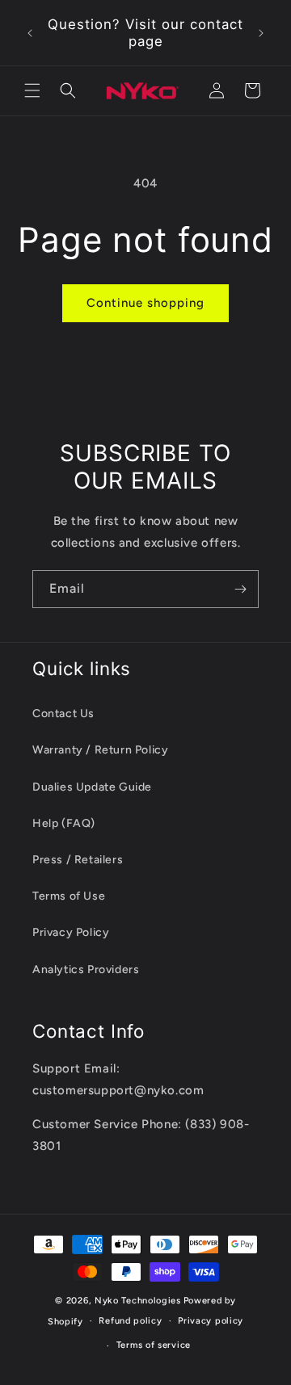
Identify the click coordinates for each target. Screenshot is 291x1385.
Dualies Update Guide (92, 787)
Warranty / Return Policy (100, 750)
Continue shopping (145, 303)
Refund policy (130, 1321)
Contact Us (63, 713)
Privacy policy (210, 1321)
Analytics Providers (85, 969)
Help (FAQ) (63, 823)
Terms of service (153, 1345)
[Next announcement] (261, 33)
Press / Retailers (77, 860)
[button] (32, 90)
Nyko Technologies (138, 1300)
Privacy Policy (70, 932)
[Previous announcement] (30, 33)
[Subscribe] (240, 589)
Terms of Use (68, 896)
